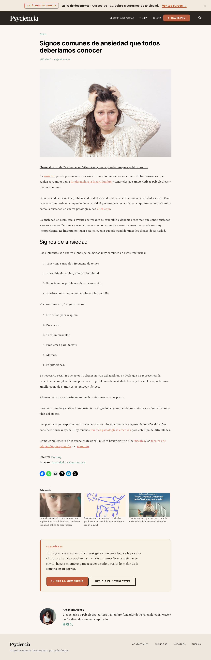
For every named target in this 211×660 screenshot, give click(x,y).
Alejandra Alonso (62, 59)
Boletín (157, 18)
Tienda (143, 18)
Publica (196, 644)
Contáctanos (140, 644)
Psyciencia (24, 18)
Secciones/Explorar (122, 18)
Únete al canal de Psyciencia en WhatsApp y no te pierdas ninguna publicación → (94, 167)
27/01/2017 (45, 59)
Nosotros (180, 644)
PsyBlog (56, 457)
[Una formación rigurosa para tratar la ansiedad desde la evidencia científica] (149, 505)
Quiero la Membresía (67, 581)
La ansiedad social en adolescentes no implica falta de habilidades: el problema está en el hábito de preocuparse (60, 522)
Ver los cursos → (174, 5)
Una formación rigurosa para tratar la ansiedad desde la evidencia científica (148, 520)
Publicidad (161, 644)
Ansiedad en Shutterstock (68, 462)
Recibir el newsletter (113, 581)
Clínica (43, 34)
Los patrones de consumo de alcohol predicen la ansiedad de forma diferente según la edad (104, 522)
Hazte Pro (178, 18)
